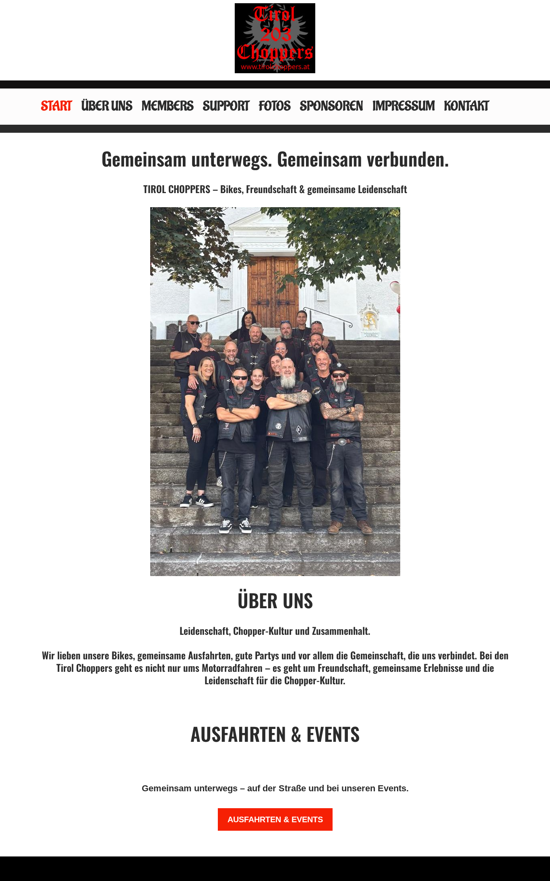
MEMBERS (168, 106)
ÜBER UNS (106, 106)
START (56, 106)
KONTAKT (466, 106)
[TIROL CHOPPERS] (275, 38)
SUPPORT (226, 106)
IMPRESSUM (403, 106)
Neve (49, 869)
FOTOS (275, 106)
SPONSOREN (331, 106)
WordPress (150, 869)
